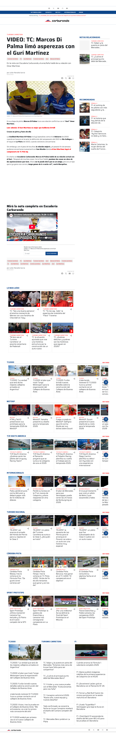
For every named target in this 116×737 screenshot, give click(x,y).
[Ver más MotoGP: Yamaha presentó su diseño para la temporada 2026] (42, 409)
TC (21, 59)
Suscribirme (52, 253)
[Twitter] (53, 8)
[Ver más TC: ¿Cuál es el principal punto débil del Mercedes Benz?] (85, 59)
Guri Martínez (46, 264)
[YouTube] (58, 8)
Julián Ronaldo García (17, 72)
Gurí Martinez (24, 264)
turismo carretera (35, 264)
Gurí (53, 264)
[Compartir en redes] (38, 309)
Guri (47, 59)
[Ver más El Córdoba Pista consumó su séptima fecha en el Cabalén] (89, 562)
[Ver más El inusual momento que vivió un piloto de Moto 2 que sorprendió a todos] (89, 481)
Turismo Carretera (13, 59)
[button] (36, 12)
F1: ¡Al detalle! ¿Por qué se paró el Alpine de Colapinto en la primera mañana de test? (62, 16)
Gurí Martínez (14, 264)
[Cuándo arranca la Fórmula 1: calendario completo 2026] (91, 652)
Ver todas (105, 362)
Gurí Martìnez (60, 264)
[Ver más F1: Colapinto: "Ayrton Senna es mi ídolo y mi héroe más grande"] (85, 134)
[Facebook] (49, 8)
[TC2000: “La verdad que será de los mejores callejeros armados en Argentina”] (25, 652)
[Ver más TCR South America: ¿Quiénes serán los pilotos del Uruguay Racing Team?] (19, 444)
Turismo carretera (67, 261)
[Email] (67, 8)
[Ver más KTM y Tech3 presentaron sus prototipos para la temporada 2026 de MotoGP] (19, 409)
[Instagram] (62, 8)
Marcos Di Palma (55, 59)
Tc (8, 264)
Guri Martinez (27, 59)
